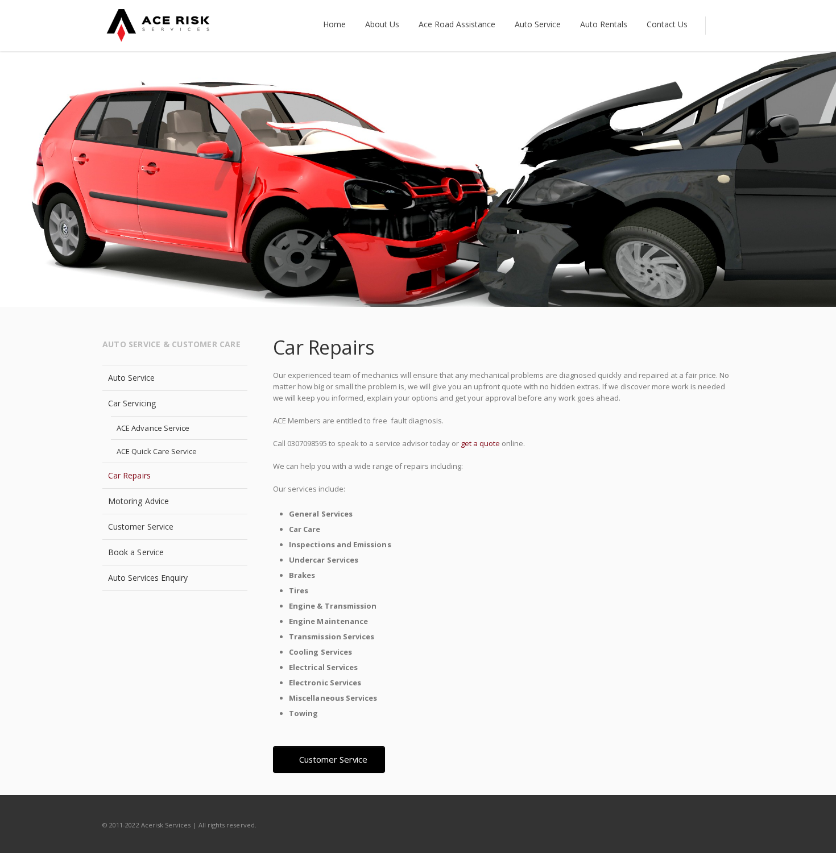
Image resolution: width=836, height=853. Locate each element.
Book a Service (136, 552)
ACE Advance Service (153, 428)
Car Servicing (132, 403)
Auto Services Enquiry (148, 577)
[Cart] (719, 25)
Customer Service (140, 526)
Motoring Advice (138, 501)
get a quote (480, 443)
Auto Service (131, 377)
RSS (722, 824)
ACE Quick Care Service (157, 451)
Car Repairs (129, 475)
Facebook (698, 824)
